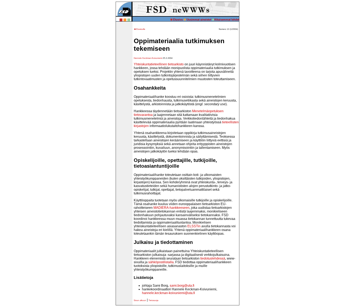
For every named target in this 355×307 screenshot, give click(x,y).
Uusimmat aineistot (199, 19)
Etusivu (178, 19)
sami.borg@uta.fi (182, 285)
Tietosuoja (153, 300)
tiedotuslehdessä (212, 258)
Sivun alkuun (140, 300)
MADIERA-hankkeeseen (171, 207)
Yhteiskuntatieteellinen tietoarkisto (159, 64)
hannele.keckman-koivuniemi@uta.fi (168, 293)
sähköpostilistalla (161, 262)
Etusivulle (140, 29)
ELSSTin (194, 226)
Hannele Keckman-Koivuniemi (148, 58)
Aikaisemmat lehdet (226, 19)
